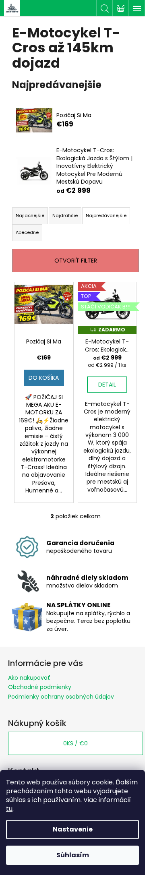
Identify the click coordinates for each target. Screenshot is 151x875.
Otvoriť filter (75, 261)
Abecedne (27, 232)
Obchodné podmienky (39, 687)
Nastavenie (73, 829)
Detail (107, 385)
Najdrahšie (65, 215)
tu (9, 808)
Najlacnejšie (30, 215)
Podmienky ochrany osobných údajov (61, 697)
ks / (75, 743)
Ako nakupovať (29, 678)
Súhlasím (72, 855)
